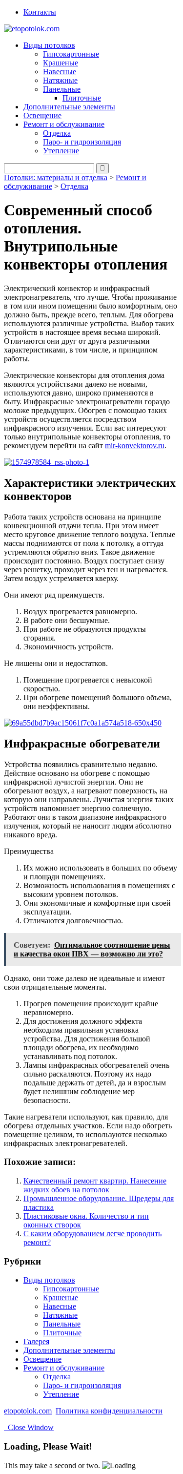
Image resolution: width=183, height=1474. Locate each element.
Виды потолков (49, 1280)
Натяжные (60, 80)
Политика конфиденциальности (109, 1411)
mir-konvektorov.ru (134, 445)
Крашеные (60, 63)
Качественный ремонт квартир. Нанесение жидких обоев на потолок (94, 1185)
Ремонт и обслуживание (63, 1368)
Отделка (57, 133)
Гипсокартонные (71, 54)
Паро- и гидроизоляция (82, 142)
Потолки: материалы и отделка (55, 177)
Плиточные (81, 98)
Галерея (36, 1341)
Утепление (61, 150)
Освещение (42, 115)
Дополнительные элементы (69, 107)
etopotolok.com (28, 1411)
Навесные (59, 71)
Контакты (39, 12)
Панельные (62, 1324)
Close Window (29, 1427)
